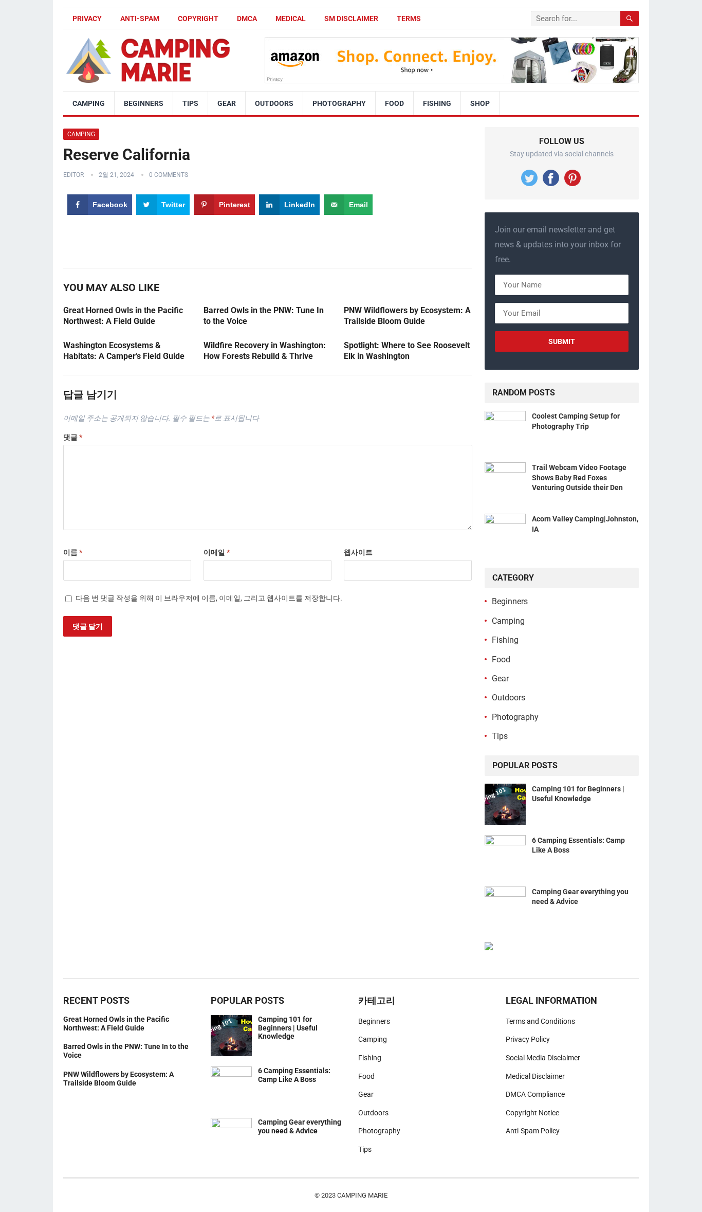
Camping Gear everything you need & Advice (299, 1126)
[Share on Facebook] (11, 559)
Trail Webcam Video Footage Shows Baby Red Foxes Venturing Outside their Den (579, 477)
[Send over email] (11, 652)
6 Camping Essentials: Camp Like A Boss (294, 1074)
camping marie (362, 1195)
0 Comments (168, 174)
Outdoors (274, 103)
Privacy (87, 18)
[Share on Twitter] (11, 582)
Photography (339, 103)
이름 (72, 552)
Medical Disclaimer (535, 1076)
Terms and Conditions (540, 1021)
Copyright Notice (532, 1113)
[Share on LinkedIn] (11, 629)
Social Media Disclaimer (543, 1058)
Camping (88, 103)
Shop (480, 103)
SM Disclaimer (351, 18)
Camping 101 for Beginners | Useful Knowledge (288, 1028)
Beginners (143, 103)
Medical (290, 18)
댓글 (72, 437)
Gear (226, 103)
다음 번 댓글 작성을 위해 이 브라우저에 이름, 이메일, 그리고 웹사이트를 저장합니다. (209, 598)
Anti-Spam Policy (533, 1131)
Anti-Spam (139, 18)
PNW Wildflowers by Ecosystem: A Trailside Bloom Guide (118, 1078)
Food (394, 103)
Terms (409, 18)
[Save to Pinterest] (11, 606)
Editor (73, 174)
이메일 (217, 552)
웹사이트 (358, 552)
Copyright (198, 18)
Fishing (437, 103)
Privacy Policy (528, 1039)
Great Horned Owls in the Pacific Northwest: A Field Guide (116, 1023)
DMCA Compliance (535, 1094)
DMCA (247, 18)
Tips (190, 103)
